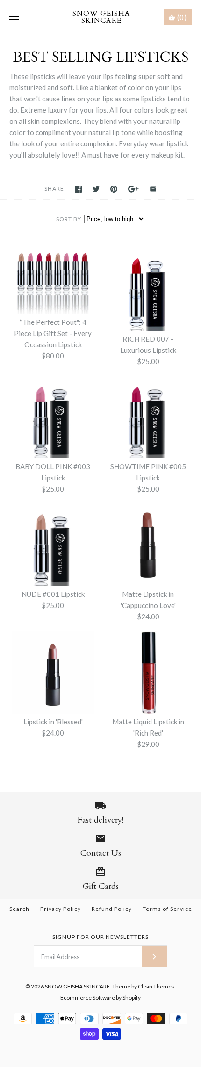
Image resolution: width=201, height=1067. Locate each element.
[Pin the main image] (113, 189)
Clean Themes (156, 986)
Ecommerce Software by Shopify (100, 997)
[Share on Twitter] (96, 189)
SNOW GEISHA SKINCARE (77, 986)
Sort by (68, 218)
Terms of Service (167, 908)
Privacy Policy (60, 908)
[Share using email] (153, 189)
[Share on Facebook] (78, 189)
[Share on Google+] (133, 189)
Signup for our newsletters (100, 936)
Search (19, 908)
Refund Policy (112, 908)
